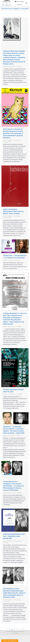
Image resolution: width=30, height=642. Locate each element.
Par (11, 66)
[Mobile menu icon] (26, 3)
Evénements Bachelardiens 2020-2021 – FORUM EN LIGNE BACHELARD (14, 536)
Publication (10, 140)
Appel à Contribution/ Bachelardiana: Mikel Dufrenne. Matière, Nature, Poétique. (13, 211)
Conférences (5, 541)
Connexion (19, 4)
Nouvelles (5, 66)
